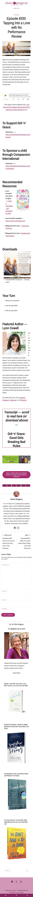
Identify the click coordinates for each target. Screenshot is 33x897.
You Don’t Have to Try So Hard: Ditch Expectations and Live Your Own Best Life (15, 822)
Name (4, 591)
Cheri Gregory (16, 499)
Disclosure (13, 892)
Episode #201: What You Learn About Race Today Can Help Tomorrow (24, 542)
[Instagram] (21, 882)
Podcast (16, 15)
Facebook (5, 400)
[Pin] (16, 485)
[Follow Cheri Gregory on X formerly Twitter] (18, 527)
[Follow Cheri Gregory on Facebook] (14, 527)
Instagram (13, 400)
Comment (6, 565)
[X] (16, 882)
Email (4, 600)
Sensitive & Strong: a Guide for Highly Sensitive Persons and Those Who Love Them (16, 726)
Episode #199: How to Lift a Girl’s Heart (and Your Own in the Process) (8, 542)
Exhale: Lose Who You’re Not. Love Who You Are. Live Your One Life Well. (16, 684)
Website (4, 609)
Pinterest (23, 400)
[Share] (7, 485)
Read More (16, 673)
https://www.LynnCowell (15, 221)
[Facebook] (12, 882)
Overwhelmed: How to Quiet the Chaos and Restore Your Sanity (16, 774)
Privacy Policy (20, 892)
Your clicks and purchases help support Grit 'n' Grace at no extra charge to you (16, 107)
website (22, 397)
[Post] (25, 485)
